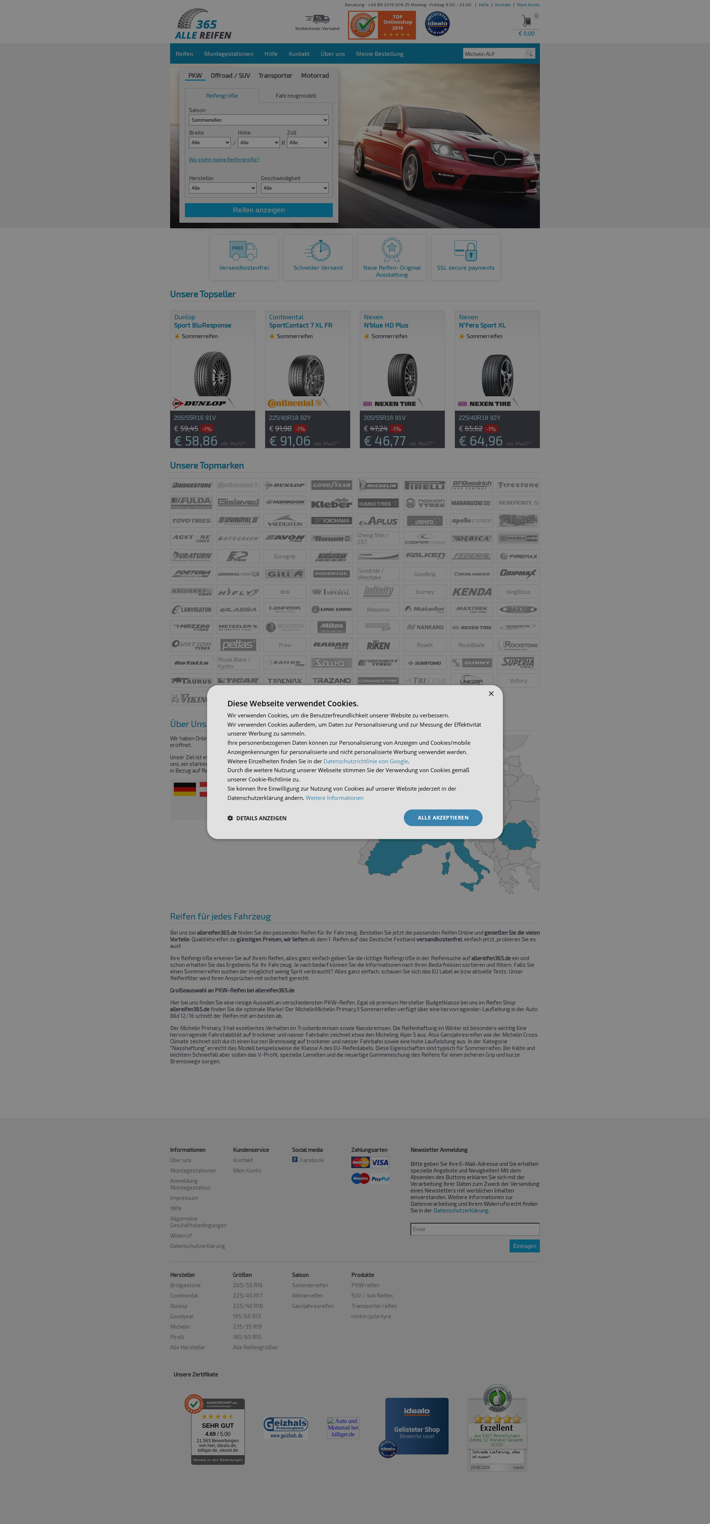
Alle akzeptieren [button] (443, 817)
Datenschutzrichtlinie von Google (366, 760)
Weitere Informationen (335, 797)
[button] (257, 818)
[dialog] (355, 762)
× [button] (491, 693)
